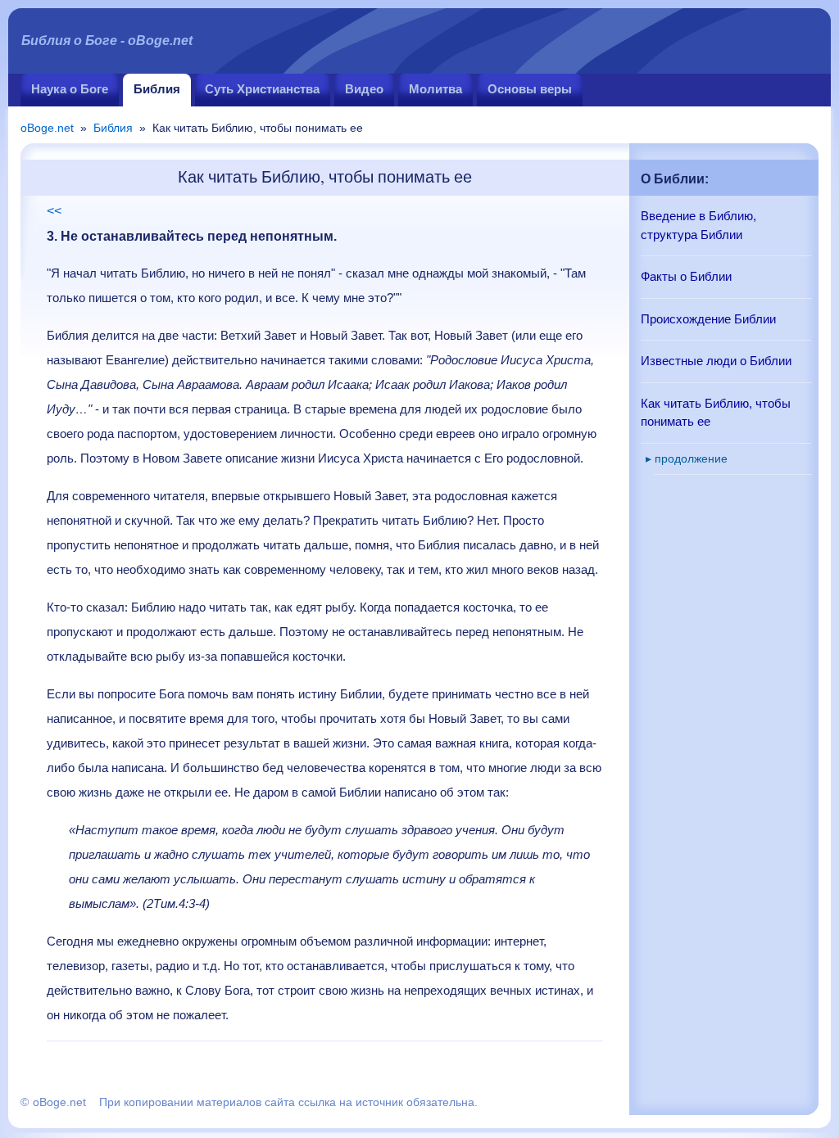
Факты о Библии (686, 276)
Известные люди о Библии (716, 361)
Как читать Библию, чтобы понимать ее (716, 412)
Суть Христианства (262, 89)
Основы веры (530, 89)
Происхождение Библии (708, 319)
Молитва (435, 89)
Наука (69, 89)
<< (54, 211)
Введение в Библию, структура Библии (698, 225)
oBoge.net (47, 127)
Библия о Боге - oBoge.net (107, 40)
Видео (364, 89)
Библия (157, 89)
